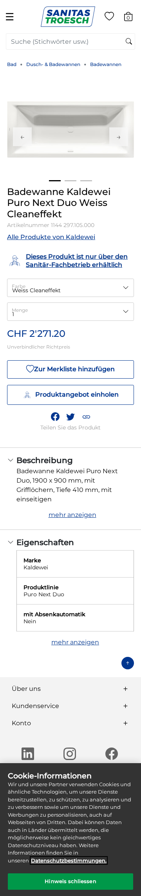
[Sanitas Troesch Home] (68, 16)
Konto (21, 723)
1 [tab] (55, 180)
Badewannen (105, 64)
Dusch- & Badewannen (53, 64)
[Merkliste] (109, 17)
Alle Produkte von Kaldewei (51, 237)
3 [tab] (86, 180)
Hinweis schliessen (70, 881)
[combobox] (70, 41)
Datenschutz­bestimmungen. (69, 860)
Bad (11, 64)
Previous (22, 136)
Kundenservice (35, 706)
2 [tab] (70, 180)
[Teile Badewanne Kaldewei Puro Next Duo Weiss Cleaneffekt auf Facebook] (55, 416)
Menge (20, 310)
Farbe (18, 286)
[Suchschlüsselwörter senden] (129, 41)
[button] (86, 416)
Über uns (26, 688)
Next (118, 136)
